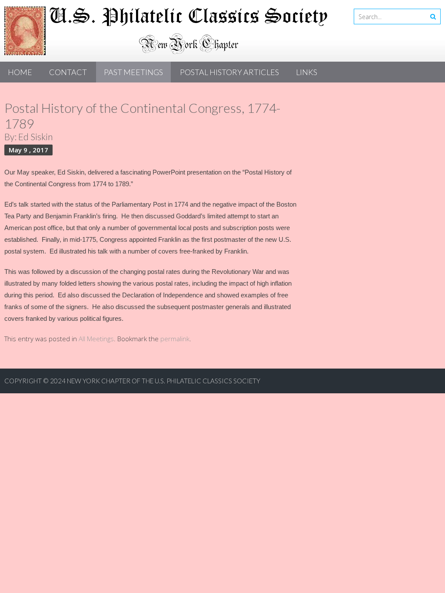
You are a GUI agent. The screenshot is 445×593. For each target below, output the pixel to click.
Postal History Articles (229, 72)
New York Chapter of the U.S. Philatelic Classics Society (163, 381)
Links (306, 72)
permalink (174, 338)
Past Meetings (133, 72)
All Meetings (96, 338)
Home (20, 72)
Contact (68, 72)
